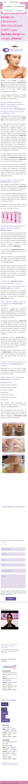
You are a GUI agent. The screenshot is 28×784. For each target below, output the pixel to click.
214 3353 (11, 678)
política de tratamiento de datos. (7, 594)
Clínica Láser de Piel (9, 783)
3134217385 (13, 731)
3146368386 (6, 731)
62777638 (8, 680)
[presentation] (9, 704)
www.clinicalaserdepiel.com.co (11, 764)
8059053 (13, 747)
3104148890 (13, 749)
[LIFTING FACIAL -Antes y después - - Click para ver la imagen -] (13, 429)
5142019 (13, 729)
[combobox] (13, 571)
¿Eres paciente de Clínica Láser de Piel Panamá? (12, 540)
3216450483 (6, 749)
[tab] (4, 704)
